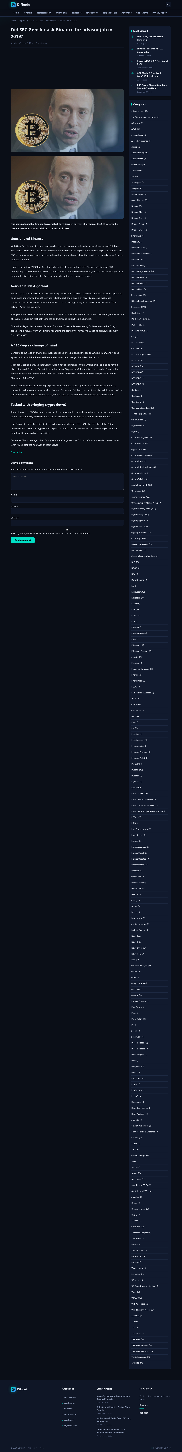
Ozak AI (134, 995)
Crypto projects (138, 473)
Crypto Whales (138, 479)
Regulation (136, 1078)
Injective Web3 (138, 758)
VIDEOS (135, 1298)
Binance (134, 206)
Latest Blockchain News (142, 799)
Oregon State (137, 983)
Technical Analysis (139, 1233)
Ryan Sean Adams (139, 1108)
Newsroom (136, 954)
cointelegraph (44, 13)
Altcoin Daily (137, 153)
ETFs (133, 615)
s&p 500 (135, 1120)
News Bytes (136, 948)
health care (136, 710)
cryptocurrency (138, 497)
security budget (138, 1155)
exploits (135, 657)
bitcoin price (136, 295)
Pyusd (134, 1072)
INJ (132, 728)
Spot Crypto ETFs (139, 1191)
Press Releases (138, 1049)
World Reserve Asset (140, 1310)
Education (135, 598)
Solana (134, 1173)
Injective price (137, 746)
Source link (16, 452)
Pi (132, 1025)
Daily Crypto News (139, 544)
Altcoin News (137, 159)
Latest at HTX (137, 793)
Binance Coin (137, 218)
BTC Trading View (139, 354)
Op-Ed (134, 971)
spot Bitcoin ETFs (139, 1185)
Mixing (134, 912)
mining (134, 900)
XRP (133, 1327)
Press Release (137, 1043)
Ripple (134, 1084)
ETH (133, 621)
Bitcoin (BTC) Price (140, 253)
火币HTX (135, 1363)
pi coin (134, 1031)
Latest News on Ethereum (143, 805)
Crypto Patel (137, 461)
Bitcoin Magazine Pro (141, 271)
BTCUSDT (136, 384)
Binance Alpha (137, 212)
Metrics (134, 894)
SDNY (134, 1144)
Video (134, 1292)
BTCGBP (135, 366)
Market (134, 841)
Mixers (134, 906)
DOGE (134, 568)
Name (15, 494)
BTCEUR (135, 360)
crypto (134, 432)
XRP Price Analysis (139, 1345)
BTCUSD (135, 372)
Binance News (137, 224)
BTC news (136, 342)
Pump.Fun (136, 1066)
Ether (133, 639)
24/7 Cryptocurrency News (143, 117)
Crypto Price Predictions (142, 467)
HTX (133, 716)
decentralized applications (143, 556)
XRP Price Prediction (140, 1351)
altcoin (134, 147)
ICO (133, 722)
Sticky (134, 1215)
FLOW (134, 687)
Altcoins (135, 170)
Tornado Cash (137, 1250)
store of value (137, 1227)
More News (136, 918)
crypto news (137, 449)
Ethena (134, 627)
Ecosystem (136, 592)
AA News (135, 123)
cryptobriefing (137, 485)
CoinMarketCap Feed (141, 408)
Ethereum (135, 645)
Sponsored (136, 1179)
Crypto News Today (140, 455)
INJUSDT (135, 764)
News (134, 936)
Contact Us (142, 13)
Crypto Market (138, 443)
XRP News (136, 1333)
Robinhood (136, 1102)
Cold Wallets (137, 420)
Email (14, 506)
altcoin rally (136, 164)
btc (132, 337)
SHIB (133, 1161)
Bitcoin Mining (137, 283)
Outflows (135, 989)
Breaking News (138, 331)
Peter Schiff (136, 1019)
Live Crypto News (139, 829)
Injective (135, 734)
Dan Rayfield (137, 550)
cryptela (27, 13)
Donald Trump (137, 580)
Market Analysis (138, 847)
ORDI (133, 977)
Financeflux (136, 681)
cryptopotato (110, 13)
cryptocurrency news (140, 509)
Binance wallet (137, 230)
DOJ (133, 574)
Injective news (137, 740)
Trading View (137, 1268)
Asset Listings (137, 200)
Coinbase (135, 396)
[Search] (168, 4)
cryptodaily (61, 13)
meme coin (136, 876)
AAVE (133, 129)
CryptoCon (136, 491)
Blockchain (136, 313)
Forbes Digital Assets (141, 693)
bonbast (143, 1412)
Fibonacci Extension (140, 669)
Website (15, 518)
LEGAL (134, 817)
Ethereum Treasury (139, 651)
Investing (135, 770)
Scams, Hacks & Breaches (143, 1132)
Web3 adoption (138, 1304)
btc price (135, 348)
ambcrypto (136, 182)
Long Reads (136, 835)
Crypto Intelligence (139, 437)
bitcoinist (77, 13)
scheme (134, 1138)
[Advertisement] (67, 69)
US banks (135, 1280)
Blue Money (136, 325)
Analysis (135, 188)
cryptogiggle (137, 520)
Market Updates (138, 859)
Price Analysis (137, 1054)
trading (134, 1262)
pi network (136, 1037)
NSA (133, 959)
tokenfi (134, 1244)
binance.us (136, 236)
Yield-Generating (139, 1357)
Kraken (134, 788)
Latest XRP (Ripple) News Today (146, 811)
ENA (133, 609)
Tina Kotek (136, 1238)
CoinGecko (136, 402)
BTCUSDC (136, 378)
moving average (138, 924)
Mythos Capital (138, 930)
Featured (135, 663)
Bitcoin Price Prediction (141, 301)
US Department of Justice (143, 1286)
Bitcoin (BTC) (137, 247)
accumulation (137, 135)
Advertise (127, 13)
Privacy (134, 1060)
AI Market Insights (139, 141)
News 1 (134, 942)
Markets (135, 871)
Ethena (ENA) (137, 633)
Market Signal (137, 853)
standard (135, 1197)
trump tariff (136, 1274)
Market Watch (137, 865)
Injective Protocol (139, 752)
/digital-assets (138, 111)
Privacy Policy (159, 13)
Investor (135, 776)
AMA (133, 176)
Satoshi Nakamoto (139, 1126)
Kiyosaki (135, 782)
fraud (133, 698)
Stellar (134, 1203)
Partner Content (138, 1001)
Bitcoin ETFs (137, 259)
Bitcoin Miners (137, 277)
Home (16, 13)
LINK (133, 823)
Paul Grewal (136, 1007)
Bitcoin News (137, 289)
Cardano (135, 390)
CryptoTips (136, 538)
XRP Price (135, 1339)
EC (132, 586)
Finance (134, 675)
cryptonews (92, 13)
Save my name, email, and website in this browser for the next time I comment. (50, 533)
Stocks (134, 1221)
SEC (133, 1149)
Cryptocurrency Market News (144, 503)
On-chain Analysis (139, 965)
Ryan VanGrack (138, 1114)
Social (134, 1167)
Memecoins (136, 888)
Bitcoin (134, 242)
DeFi (133, 562)
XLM (133, 1321)
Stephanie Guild (138, 1209)
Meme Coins (137, 882)
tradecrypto (136, 1256)
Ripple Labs (136, 1090)
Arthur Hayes (137, 194)
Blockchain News (139, 319)
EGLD (134, 603)
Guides (134, 704)
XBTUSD (135, 1316)
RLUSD (134, 1096)
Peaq (133, 1013)
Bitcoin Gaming (138, 265)
